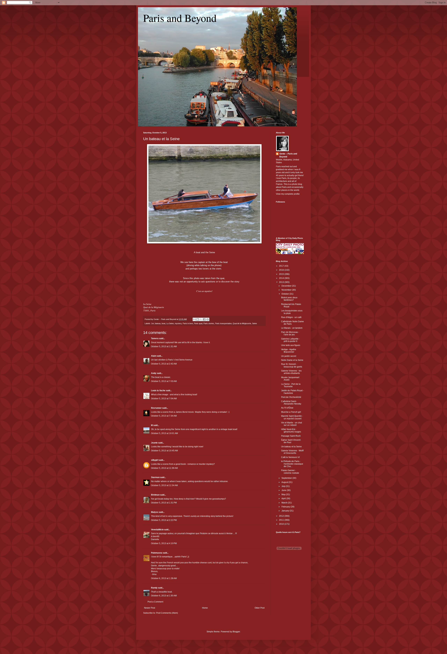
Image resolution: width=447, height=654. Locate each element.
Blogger (236, 631)
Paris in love (188, 323)
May (283, 494)
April (283, 498)
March (284, 502)
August (285, 482)
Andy (153, 373)
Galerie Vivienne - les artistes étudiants (291, 372)
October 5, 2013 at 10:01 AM (164, 433)
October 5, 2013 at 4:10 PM (164, 543)
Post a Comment (155, 602)
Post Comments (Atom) (167, 613)
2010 (281, 524)
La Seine (170, 323)
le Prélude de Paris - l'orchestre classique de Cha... (292, 464)
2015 (281, 274)
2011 (281, 520)
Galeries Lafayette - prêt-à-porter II (290, 340)
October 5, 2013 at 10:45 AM (164, 450)
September (286, 478)
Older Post (260, 608)
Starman (155, 477)
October (285, 294)
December (286, 286)
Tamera (155, 338)
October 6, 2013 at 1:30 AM (164, 595)
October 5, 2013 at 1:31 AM (164, 346)
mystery (178, 323)
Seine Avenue (185, 360)
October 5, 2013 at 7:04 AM (164, 398)
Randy (154, 588)
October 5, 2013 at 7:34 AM (164, 416)
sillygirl (154, 460)
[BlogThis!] (197, 319)
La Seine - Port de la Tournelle (291, 385)
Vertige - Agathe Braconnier (288, 350)
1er (152, 323)
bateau (158, 323)
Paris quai (198, 323)
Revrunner (156, 408)
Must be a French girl (291, 412)
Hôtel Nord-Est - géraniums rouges (291, 430)
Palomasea (156, 553)
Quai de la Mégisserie (242, 323)
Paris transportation (223, 323)
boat (163, 323)
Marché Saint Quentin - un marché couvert (292, 417)
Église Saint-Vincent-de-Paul (291, 441)
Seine (254, 323)
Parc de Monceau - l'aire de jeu (290, 333)
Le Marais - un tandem (291, 328)
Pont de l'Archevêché (291, 397)
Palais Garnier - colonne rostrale (290, 471)
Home (205, 608)
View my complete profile (288, 194)
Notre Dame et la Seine (292, 360)
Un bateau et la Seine (161, 139)
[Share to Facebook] (204, 319)
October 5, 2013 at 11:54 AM (164, 485)
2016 (281, 270)
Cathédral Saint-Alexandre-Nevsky (291, 402)
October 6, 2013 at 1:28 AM (164, 578)
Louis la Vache (158, 390)
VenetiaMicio (157, 529)
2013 (281, 282)
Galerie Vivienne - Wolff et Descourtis (292, 451)
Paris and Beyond (180, 18)
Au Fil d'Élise (287, 408)
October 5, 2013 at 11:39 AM (164, 468)
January (285, 511)
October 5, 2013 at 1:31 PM (164, 502)
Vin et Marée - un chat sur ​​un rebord (291, 423)
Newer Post (149, 608)
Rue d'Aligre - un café (291, 317)
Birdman (155, 495)
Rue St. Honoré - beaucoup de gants (291, 365)
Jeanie (154, 443)
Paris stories (208, 323)
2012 (281, 516)
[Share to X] (201, 319)
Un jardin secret (288, 356)
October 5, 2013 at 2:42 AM (164, 364)
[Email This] (194, 319)
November (286, 290)
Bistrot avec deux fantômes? (289, 298)
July (283, 486)
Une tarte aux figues (290, 345)
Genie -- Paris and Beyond (288, 155)
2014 (281, 278)
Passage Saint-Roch (291, 436)
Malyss (154, 512)
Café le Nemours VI (290, 457)
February (286, 506)
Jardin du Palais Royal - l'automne (292, 391)
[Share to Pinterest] (207, 319)
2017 (281, 266)
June (284, 490)
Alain (153, 356)
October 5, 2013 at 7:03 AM (164, 381)
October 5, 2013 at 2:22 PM (164, 520)
